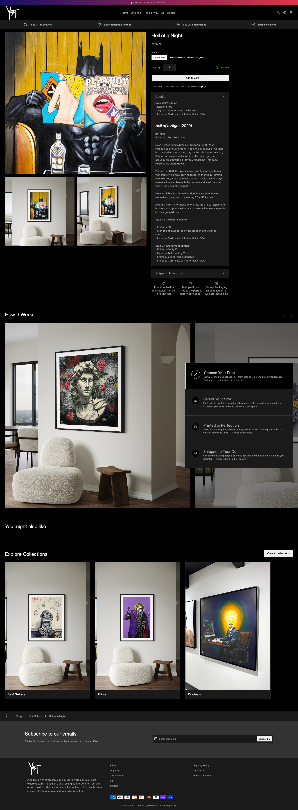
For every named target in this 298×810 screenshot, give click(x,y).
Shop (19, 716)
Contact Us (198, 770)
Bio (163, 12)
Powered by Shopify (169, 805)
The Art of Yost (134, 805)
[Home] (12, 12)
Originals (136, 12)
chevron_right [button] (291, 316)
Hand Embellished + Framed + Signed (186, 57)
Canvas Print (159, 57)
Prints (125, 12)
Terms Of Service (202, 775)
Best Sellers (35, 716)
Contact (171, 12)
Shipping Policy (201, 765)
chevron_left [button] (285, 316)
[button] (239, 376)
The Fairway (151, 12)
